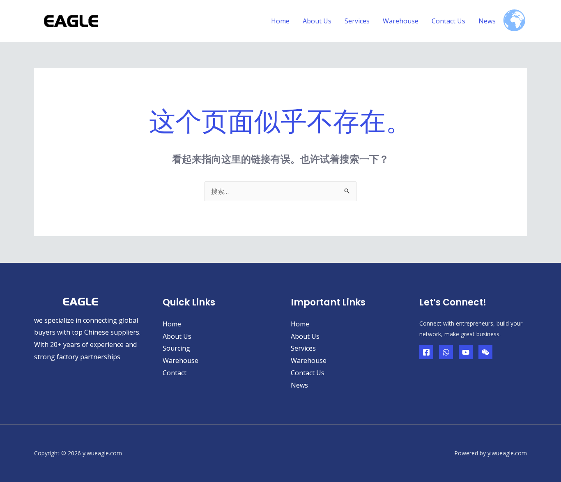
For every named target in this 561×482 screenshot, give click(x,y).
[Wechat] (485, 352)
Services (357, 20)
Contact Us (448, 20)
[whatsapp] (446, 352)
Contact (174, 372)
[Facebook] (426, 352)
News (487, 20)
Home (280, 20)
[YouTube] (466, 352)
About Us (317, 20)
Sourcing (176, 348)
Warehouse (400, 20)
